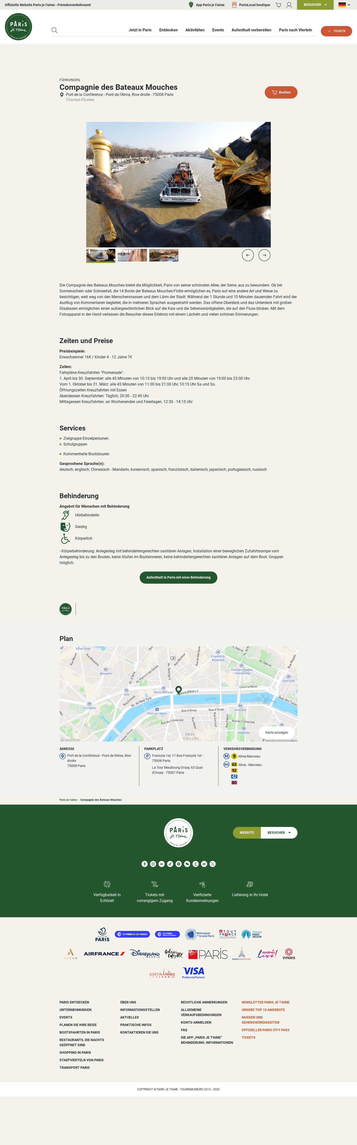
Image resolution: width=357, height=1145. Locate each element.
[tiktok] (170, 864)
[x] (213, 864)
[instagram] (153, 864)
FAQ (184, 1030)
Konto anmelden (196, 1022)
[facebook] (145, 864)
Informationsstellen (140, 1010)
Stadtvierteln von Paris (82, 1060)
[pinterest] (179, 864)
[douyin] (196, 864)
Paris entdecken (74, 1002)
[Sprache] (345, 5)
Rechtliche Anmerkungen (204, 1002)
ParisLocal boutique (254, 5)
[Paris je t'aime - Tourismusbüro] (18, 26)
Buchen (285, 92)
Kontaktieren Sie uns (139, 1032)
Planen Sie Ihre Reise (78, 1025)
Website (247, 833)
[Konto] (289, 5)
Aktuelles (129, 1017)
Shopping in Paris (75, 1052)
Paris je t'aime (68, 799)
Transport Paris (75, 1067)
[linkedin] (162, 864)
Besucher (276, 833)
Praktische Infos (136, 1025)
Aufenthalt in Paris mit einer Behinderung (178, 577)
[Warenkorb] (278, 5)
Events (66, 1017)
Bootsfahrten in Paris (80, 1032)
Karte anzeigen (276, 733)
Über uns (128, 1002)
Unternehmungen (76, 1010)
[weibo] (204, 864)
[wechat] (187, 864)
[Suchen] (54, 30)
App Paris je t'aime (210, 5)
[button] (248, 255)
